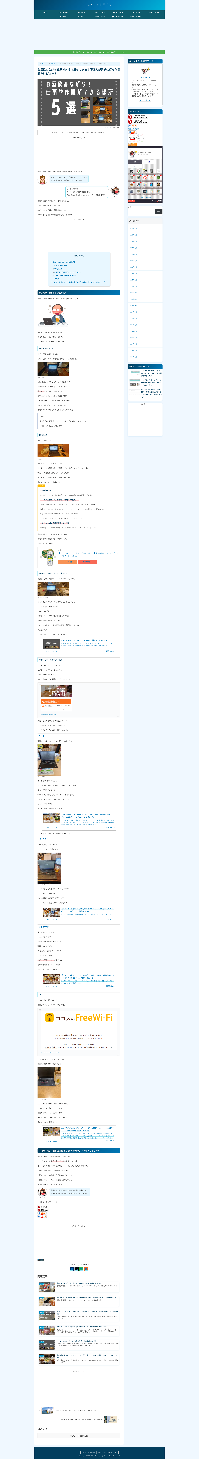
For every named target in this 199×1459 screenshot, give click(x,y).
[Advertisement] (99, 34)
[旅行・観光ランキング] (138, 116)
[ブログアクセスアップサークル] (151, 171)
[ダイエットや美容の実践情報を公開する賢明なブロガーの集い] (151, 191)
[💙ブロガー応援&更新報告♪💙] (145, 171)
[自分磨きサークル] (151, 177)
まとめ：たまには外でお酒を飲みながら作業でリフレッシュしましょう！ (79, 282)
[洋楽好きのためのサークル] (158, 191)
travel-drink (145, 77)
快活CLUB (58, 269)
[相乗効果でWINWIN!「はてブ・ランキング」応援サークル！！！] (145, 177)
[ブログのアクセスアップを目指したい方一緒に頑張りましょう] (145, 191)
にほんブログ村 (133, 129)
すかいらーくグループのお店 (65, 275)
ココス (56, 279)
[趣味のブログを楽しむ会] (131, 177)
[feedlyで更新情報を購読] (81, 1269)
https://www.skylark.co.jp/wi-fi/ (48, 714)
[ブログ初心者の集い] (145, 184)
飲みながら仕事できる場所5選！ (64, 262)
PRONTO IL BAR (61, 265)
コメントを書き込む (79, 1436)
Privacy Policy (112, 1452)
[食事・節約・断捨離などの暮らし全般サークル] (138, 191)
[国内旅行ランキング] (138, 121)
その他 (42, 1260)
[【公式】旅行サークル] (151, 184)
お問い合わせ (102, 1452)
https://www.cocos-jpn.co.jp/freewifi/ (50, 1052)
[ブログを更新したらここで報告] (138, 171)
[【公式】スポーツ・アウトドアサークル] (131, 191)
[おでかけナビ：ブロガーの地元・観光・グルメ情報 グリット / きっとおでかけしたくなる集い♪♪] (158, 184)
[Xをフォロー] (77, 1269)
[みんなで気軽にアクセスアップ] (131, 171)
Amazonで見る (67, 562)
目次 (76, 256)
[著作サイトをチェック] (72, 1269)
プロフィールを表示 (145, 197)
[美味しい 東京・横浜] (131, 184)
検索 (129, 207)
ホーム (84, 1452)
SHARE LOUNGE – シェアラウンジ (67, 272)
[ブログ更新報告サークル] (158, 171)
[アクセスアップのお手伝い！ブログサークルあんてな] (138, 184)
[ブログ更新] (138, 177)
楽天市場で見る (87, 562)
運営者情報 (91, 1452)
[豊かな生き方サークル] (158, 177)
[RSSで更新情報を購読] (86, 1269)
